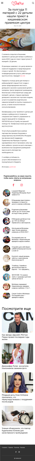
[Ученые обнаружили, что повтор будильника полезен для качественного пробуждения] (17, 416)
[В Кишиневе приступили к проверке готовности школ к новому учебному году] (6, 202)
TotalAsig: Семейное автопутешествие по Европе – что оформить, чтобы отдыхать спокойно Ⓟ (21, 267)
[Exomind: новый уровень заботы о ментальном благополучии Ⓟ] (6, 258)
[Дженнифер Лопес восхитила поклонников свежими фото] (17, 353)
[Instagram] (21, 185)
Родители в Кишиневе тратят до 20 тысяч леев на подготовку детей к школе (21, 211)
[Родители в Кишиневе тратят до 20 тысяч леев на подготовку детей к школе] (6, 211)
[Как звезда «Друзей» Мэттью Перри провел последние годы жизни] (17, 322)
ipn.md (22, 76)
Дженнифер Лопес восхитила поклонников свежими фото (15, 367)
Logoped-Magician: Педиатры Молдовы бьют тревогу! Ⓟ (21, 193)
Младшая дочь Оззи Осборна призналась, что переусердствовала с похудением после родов (17, 398)
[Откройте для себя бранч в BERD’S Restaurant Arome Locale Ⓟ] (6, 249)
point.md (12, 167)
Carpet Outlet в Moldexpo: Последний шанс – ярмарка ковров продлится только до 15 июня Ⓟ (21, 295)
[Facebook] (13, 185)
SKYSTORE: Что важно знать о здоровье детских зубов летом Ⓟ (21, 277)
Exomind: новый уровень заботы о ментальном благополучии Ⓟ (20, 258)
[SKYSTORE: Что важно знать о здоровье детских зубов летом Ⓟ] (6, 277)
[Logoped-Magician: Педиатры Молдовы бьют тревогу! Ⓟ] (6, 193)
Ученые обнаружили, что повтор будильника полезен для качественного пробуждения (16, 430)
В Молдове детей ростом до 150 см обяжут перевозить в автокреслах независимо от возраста (21, 221)
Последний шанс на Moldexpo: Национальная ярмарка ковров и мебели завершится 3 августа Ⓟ (21, 239)
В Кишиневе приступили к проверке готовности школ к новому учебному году (21, 202)
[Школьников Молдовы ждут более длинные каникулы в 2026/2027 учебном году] (6, 230)
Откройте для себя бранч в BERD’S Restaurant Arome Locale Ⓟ (21, 249)
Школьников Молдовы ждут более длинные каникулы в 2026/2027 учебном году (20, 230)
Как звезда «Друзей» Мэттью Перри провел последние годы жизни (15, 337)
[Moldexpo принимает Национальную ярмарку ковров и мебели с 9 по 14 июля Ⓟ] (6, 286)
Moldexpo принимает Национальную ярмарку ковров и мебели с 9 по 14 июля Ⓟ (21, 286)
